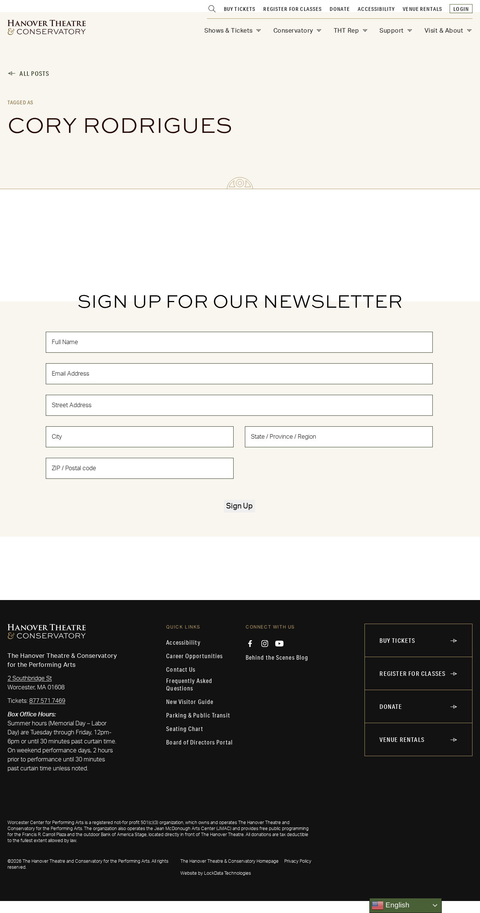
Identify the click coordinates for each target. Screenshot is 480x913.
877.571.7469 (47, 701)
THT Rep (346, 31)
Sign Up (239, 506)
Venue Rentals (422, 9)
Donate (340, 9)
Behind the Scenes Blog (277, 657)
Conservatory (293, 31)
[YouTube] (279, 643)
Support (392, 31)
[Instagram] (264, 643)
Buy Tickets (240, 9)
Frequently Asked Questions (189, 684)
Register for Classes (292, 9)
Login (461, 9)
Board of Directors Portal (199, 742)
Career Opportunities (194, 656)
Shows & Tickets (228, 31)
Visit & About (444, 31)
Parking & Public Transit (198, 715)
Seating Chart (184, 729)
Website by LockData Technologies (215, 873)
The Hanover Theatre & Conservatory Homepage (229, 861)
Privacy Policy (297, 861)
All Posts (34, 73)
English (397, 905)
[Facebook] (250, 643)
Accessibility (376, 9)
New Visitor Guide (189, 701)
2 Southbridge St (30, 678)
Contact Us (180, 669)
